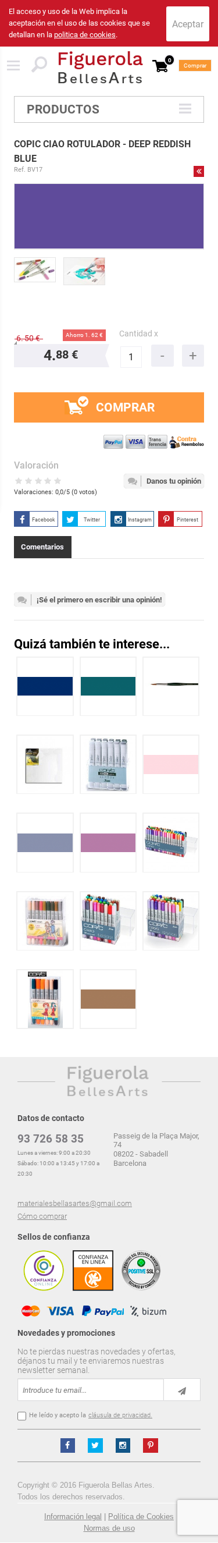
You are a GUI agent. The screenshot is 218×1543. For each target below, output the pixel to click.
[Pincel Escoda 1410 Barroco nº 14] (171, 686)
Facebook (43, 520)
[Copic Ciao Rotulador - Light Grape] (108, 842)
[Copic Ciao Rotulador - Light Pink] (171, 764)
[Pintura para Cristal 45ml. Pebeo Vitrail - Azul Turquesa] (108, 686)
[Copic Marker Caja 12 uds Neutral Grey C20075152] (108, 764)
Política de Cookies (141, 1516)
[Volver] (199, 171)
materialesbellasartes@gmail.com (74, 1203)
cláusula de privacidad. (120, 1415)
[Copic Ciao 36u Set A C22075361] (171, 921)
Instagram (140, 520)
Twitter (92, 520)
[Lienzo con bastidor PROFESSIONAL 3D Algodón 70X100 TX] (45, 764)
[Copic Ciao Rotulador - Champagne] (108, 999)
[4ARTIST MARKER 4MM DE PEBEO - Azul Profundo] (45, 686)
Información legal (73, 1516)
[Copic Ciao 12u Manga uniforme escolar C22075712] (45, 999)
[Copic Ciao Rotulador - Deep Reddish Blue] (35, 269)
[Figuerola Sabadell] (100, 67)
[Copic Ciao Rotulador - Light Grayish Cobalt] (45, 842)
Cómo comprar (42, 1216)
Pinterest (187, 520)
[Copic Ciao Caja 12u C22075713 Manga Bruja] (45, 921)
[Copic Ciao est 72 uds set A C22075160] (171, 842)
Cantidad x (138, 334)
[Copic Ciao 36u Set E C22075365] (108, 921)
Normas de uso (109, 1528)
